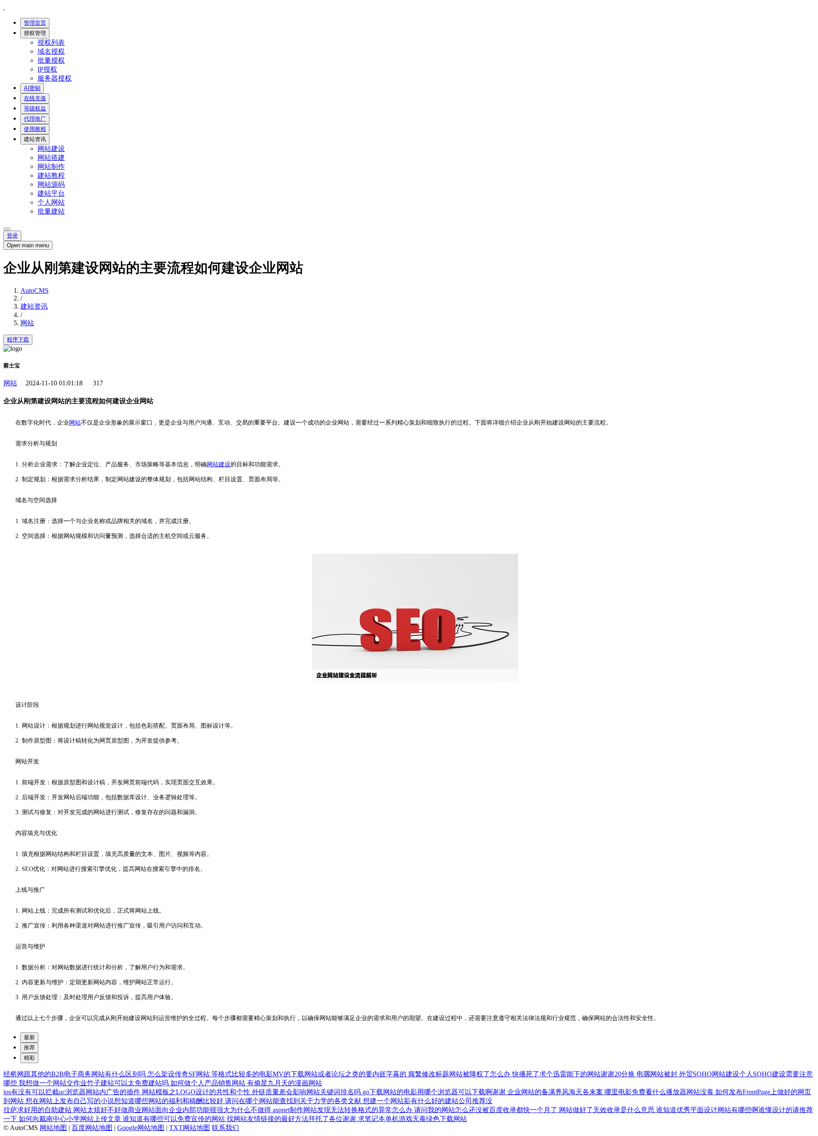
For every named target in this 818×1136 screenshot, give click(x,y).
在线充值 (35, 98)
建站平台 (51, 193)
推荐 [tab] (29, 1047)
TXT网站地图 (189, 1127)
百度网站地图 (92, 1127)
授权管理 (35, 33)
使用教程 (35, 129)
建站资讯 (35, 139)
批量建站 (51, 211)
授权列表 (51, 42)
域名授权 (51, 51)
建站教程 (51, 175)
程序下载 (18, 339)
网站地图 (53, 1127)
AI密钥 (32, 88)
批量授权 (51, 60)
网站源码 (51, 184)
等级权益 (35, 108)
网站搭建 (51, 157)
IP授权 (47, 69)
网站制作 (51, 166)
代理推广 (35, 119)
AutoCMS (34, 290)
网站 (27, 323)
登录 (12, 235)
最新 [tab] (29, 1037)
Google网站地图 (140, 1127)
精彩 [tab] (29, 1058)
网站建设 (51, 148)
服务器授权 (54, 78)
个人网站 (51, 202)
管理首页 (35, 23)
